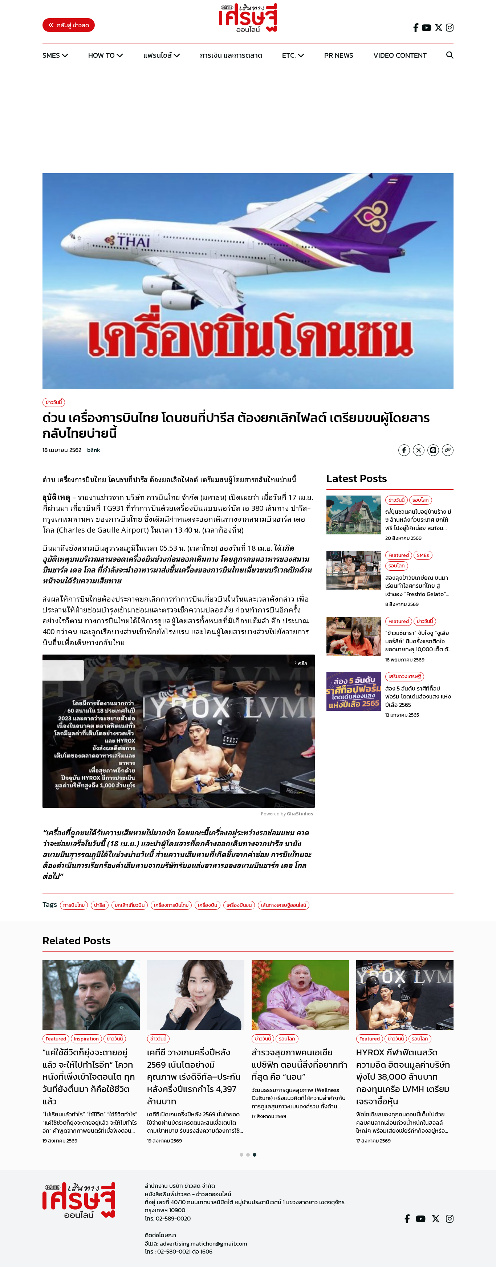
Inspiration (86, 1039)
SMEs (51, 55)
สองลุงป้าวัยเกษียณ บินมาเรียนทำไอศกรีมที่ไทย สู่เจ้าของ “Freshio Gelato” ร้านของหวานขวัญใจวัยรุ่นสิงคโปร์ (416, 594)
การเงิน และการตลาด (231, 55)
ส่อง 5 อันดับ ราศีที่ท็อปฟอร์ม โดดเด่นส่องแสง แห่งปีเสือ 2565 (418, 696)
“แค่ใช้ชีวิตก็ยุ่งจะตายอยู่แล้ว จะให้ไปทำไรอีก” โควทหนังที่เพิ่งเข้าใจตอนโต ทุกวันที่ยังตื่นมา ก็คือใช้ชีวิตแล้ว (88, 1076)
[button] (241, 1155)
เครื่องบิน (207, 905)
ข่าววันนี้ (54, 402)
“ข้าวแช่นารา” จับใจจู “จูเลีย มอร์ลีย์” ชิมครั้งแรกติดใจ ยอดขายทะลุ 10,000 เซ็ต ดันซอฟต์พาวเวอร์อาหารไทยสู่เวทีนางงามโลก (418, 649)
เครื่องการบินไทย (171, 905)
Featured (399, 555)
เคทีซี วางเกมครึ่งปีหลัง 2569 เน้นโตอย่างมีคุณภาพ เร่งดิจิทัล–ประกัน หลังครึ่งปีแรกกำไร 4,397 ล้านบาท (194, 1076)
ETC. (289, 55)
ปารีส (99, 905)
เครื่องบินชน (239, 905)
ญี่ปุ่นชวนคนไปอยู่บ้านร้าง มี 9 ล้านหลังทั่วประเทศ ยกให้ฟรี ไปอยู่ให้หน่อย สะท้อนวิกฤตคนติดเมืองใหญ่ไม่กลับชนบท (419, 528)
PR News (338, 55)
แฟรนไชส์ (157, 55)
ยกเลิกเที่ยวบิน (130, 905)
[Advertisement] (248, 117)
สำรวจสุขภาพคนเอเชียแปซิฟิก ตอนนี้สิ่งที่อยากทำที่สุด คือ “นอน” (299, 1064)
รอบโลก (420, 500)
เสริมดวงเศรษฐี (405, 676)
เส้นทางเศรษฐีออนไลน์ (283, 905)
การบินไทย (74, 905)
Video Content (400, 55)
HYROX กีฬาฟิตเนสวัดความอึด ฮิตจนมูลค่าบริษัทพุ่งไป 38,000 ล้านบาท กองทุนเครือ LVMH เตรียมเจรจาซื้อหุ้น (403, 1076)
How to (101, 55)
